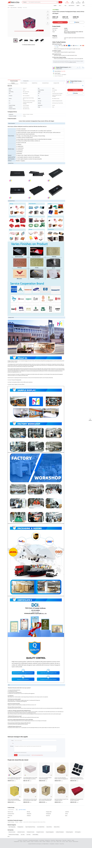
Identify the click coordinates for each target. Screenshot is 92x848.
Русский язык (36, 841)
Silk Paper (28, 811)
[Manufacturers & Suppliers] (13, 2)
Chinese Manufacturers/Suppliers (33, 840)
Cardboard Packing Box (60, 831)
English (21, 841)
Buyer (60, 5)
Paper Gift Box (25, 7)
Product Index (64, 840)
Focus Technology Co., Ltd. (39, 843)
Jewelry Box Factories (21, 831)
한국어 (55, 841)
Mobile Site (69, 840)
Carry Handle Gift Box (40, 826)
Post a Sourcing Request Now (37, 755)
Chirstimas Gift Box (11, 813)
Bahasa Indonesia (75, 841)
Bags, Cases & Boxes (13, 7)
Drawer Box (48, 815)
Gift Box (66, 813)
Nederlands (48, 841)
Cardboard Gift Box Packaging (14, 834)
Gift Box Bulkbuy (35, 834)
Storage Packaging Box (50, 831)
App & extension (71, 5)
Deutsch (44, 841)
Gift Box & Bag (20, 7)
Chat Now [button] (77, 22)
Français (32, 841)
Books (66, 815)
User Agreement (52, 843)
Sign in (83, 2)
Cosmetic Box (10, 815)
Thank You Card (10, 811)
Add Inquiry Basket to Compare (29, 44)
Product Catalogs (23, 809)
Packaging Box (48, 813)
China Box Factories (12, 831)
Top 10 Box (22, 834)
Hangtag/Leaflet (49, 811)
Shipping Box (29, 813)
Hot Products (20, 840)
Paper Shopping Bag (12, 826)
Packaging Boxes (20, 826)
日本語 (58, 841)
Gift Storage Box (77, 831)
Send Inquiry (60, 22)
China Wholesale (41, 840)
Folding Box (29, 815)
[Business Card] (82, 85)
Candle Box (67, 811)
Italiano (41, 841)
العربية (52, 841)
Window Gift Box (56, 826)
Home (8, 7)
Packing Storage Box (69, 831)
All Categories (11, 5)
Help (65, 5)
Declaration (57, 843)
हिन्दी (60, 841)
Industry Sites (53, 840)
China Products (25, 840)
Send (16, 755)
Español (24, 841)
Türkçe (67, 841)
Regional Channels (58, 840)
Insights (73, 840)
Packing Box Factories (30, 831)
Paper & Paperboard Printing (30, 826)
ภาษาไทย (63, 841)
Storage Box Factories (40, 831)
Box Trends (28, 834)
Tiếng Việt (70, 841)
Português (28, 841)
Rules (84, 5)
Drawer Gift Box (49, 826)
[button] (61, 83)
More (9, 836)
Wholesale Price (47, 840)
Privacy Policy (62, 843)
